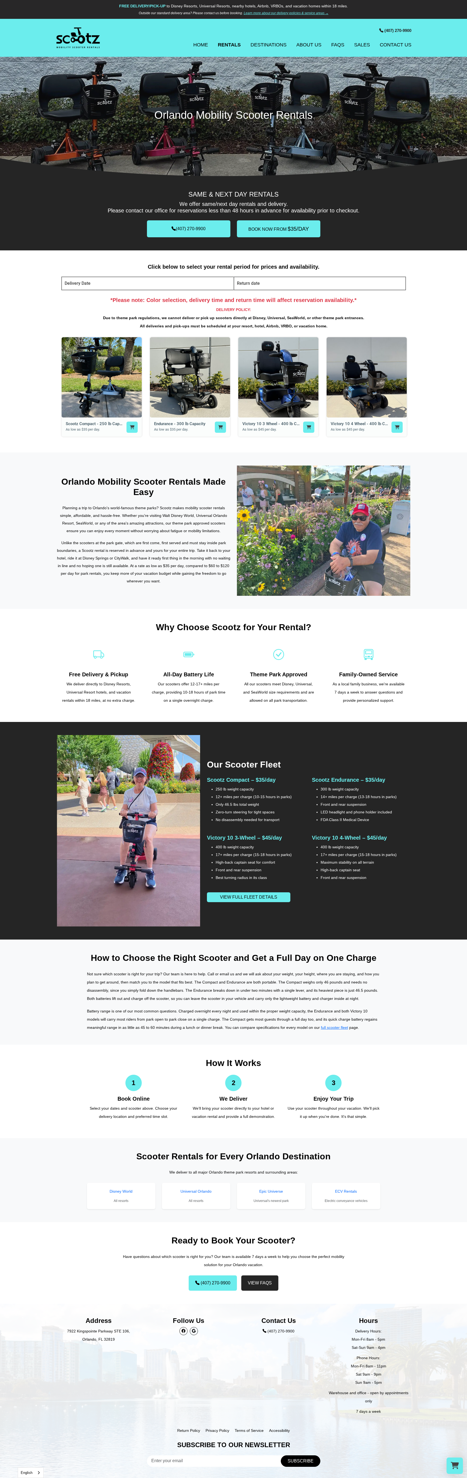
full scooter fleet (334, 1027)
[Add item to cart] (132, 427)
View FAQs (260, 1283)
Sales (362, 45)
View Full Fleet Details (248, 897)
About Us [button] (308, 45)
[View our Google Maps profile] (194, 1331)
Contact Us (395, 45)
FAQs (337, 45)
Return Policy (188, 1430)
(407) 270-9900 (191, 228)
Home (200, 45)
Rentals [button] (229, 45)
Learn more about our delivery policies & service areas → (286, 13)
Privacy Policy (217, 1430)
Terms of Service (249, 1430)
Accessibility (279, 1430)
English (26, 1473)
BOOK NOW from (278, 229)
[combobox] (31, 1472)
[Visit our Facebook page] (183, 1331)
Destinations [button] (269, 45)
